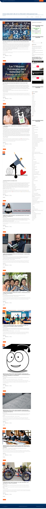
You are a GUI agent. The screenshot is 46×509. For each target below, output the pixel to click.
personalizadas (12, 221)
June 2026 (33, 96)
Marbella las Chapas (9, 46)
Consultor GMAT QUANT (10, 134)
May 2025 (33, 100)
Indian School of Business (35, 180)
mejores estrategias (23, 90)
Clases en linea (5, 379)
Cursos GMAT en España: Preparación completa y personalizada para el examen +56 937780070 (16, 293)
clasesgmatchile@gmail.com (11, 0)
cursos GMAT (11, 129)
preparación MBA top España (19, 135)
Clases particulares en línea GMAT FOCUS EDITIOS (21, 218)
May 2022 (33, 112)
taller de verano (33, 212)
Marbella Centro (28, 45)
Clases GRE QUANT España (25, 182)
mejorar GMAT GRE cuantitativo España (16, 46)
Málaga (25, 45)
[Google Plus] (38, 0)
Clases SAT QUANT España (9, 184)
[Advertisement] (23, 8)
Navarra (28, 46)
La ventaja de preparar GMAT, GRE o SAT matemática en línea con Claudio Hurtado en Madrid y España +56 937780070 (15, 326)
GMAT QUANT (9, 45)
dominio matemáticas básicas (7, 90)
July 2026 (33, 95)
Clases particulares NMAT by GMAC (36, 142)
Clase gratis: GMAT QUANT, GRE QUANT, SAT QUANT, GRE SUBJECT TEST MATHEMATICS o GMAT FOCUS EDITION (16, 483)
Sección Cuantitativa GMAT (6, 49)
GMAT (15, 44)
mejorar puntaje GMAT (23, 46)
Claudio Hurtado (5, 84)
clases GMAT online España (15, 43)
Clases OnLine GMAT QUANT (10, 416)
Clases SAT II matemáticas (35, 144)
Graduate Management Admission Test (15, 131)
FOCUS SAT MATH (34, 159)
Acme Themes (41, 506)
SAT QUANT (33, 206)
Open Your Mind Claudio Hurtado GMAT (36, 194)
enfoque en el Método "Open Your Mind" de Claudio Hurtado (20, 129)
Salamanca (19, 88)
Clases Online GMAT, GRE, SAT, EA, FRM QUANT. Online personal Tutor (20, 14)
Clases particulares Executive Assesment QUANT (37, 139)
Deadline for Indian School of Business (36, 152)
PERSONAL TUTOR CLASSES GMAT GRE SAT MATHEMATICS (9, 47)
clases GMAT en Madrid (10, 379)
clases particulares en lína (7, 296)
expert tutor (13, 44)
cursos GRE (5, 329)
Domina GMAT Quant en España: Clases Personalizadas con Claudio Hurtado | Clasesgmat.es (16, 216)
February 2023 (33, 110)
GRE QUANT (8, 186)
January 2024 (33, 102)
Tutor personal (24, 448)
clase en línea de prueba (11, 182)
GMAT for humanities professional (26, 44)
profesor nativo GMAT (25, 135)
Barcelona (4, 43)
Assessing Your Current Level (35, 127)
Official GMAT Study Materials (35, 193)
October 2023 (33, 105)
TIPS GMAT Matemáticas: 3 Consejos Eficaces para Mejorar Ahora (12, 1)
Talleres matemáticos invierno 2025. (10, 180)
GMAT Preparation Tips (5, 45)
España (11, 44)
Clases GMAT (10, 43)
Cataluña (7, 43)
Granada (21, 45)
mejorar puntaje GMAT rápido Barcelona (18, 134)
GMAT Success (15, 86)
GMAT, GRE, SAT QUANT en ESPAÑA (15, 45)
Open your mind (15, 379)
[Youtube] (37, 0)
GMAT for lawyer (17, 130)
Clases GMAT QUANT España (21, 43)
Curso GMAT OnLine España (7, 449)
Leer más (4, 60)
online (9, 221)
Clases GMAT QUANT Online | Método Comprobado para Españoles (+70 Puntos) (15, 126)
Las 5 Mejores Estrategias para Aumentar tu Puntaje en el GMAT (15, 83)
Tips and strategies (34, 216)
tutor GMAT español (6, 89)
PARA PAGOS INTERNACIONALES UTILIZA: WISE (37, 26)
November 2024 (34, 101)
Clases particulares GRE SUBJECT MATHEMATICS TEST (19, 183)
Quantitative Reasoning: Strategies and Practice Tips (22, 47)
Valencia (10, 89)
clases (4, 221)
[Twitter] (35, 0)
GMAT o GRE (33, 165)
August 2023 (33, 106)
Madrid (23, 45)
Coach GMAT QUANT (5, 134)
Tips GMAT (10, 49)
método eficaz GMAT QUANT (26, 134)
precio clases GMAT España (6, 135)
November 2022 (34, 111)
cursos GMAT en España (6, 259)
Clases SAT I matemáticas (35, 143)
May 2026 (33, 97)
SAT (32, 205)
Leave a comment (6, 50)
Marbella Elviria (4, 46)
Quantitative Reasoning (34, 200)
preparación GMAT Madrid (13, 135)
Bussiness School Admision (35, 129)
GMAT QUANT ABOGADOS (10, 86)
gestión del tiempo (19, 90)
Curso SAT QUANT (15, 184)
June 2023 (33, 107)
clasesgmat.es (15, 377)
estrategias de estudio (13, 90)
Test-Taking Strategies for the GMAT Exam (36, 213)
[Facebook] (34, 0)
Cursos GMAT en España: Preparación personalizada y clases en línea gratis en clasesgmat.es (16, 254)
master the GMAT (34, 188)
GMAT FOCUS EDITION (18, 44)
